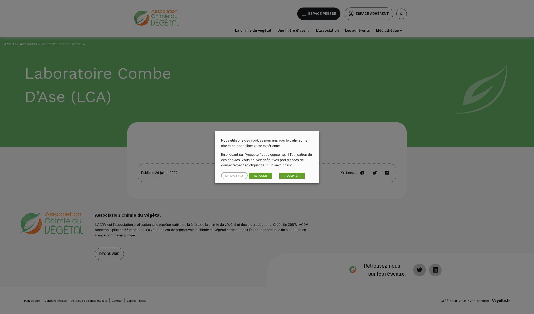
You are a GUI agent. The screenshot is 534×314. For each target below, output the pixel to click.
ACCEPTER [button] (292, 175)
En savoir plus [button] (234, 175)
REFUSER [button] (260, 175)
